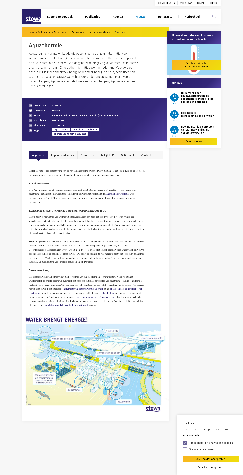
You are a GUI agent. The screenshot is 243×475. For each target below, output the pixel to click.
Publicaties (92, 16)
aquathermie (61, 129)
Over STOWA (186, 3)
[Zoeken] (214, 16)
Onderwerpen (44, 32)
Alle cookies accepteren (210, 459)
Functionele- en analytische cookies (211, 442)
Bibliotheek (127, 155)
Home (31, 32)
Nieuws (140, 16)
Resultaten (87, 155)
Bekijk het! (107, 155)
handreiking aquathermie (117, 194)
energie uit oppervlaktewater (70, 133)
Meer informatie (191, 435)
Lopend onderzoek (60, 16)
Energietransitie (61, 32)
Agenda (118, 16)
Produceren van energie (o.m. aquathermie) (91, 32)
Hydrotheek (192, 16)
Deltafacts (165, 16)
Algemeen (38, 155)
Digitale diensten (166, 3)
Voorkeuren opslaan (210, 467)
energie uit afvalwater (85, 129)
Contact (201, 3)
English (214, 3)
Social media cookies (202, 449)
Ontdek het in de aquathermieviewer (196, 65)
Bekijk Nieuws (193, 141)
